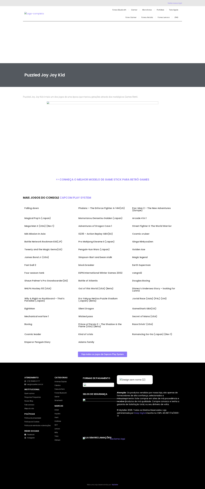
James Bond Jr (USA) (36, 257)
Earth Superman (141, 265)
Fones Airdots (147, 17)
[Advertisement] (102, 42)
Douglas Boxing (141, 280)
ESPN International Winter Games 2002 (100, 272)
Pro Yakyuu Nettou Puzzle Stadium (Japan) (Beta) (98, 299)
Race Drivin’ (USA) (142, 324)
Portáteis (160, 10)
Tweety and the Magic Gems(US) (43, 249)
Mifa (56, 432)
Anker (57, 410)
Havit (56, 417)
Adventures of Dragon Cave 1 (95, 226)
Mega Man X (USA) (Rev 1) (39, 226)
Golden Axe (138, 249)
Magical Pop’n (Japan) (37, 218)
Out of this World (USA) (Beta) (95, 288)
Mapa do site (29, 408)
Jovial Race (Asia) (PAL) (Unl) (149, 298)
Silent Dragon (86, 308)
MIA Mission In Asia (34, 233)
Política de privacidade (32, 418)
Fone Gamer (131, 17)
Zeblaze (57, 440)
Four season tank (34, 272)
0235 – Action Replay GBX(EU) (95, 233)
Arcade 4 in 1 (139, 218)
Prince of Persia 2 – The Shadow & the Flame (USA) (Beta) (100, 325)
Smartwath (59, 400)
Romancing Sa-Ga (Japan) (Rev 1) (152, 334)
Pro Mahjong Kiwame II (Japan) (96, 241)
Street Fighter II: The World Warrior (152, 226)
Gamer (134, 10)
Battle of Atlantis (88, 280)
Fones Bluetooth (119, 10)
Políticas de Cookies (31, 422)
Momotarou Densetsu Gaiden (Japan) (100, 218)
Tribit (56, 436)
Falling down (31, 208)
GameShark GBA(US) (144, 308)
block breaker (86, 265)
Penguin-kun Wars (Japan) (94, 249)
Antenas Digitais (61, 382)
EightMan (29, 308)
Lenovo (57, 429)
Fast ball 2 (30, 265)
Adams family (86, 342)
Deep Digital (140, 413)
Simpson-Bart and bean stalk (95, 257)
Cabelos (58, 385)
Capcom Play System (75, 197)
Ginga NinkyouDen (142, 241)
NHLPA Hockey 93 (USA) (37, 288)
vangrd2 (137, 272)
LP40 (176, 17)
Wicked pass (85, 316)
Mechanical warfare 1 (36, 316)
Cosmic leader (32, 334)
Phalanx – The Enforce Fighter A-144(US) (101, 208)
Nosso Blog (28, 401)
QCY (56, 425)
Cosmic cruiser (140, 233)
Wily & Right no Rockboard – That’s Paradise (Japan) (44, 299)
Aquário (57, 414)
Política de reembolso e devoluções (37, 426)
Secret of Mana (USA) (144, 316)
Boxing (28, 324)
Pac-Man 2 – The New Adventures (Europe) (151, 209)
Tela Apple (173, 10)
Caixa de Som (60, 389)
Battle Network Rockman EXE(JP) (43, 241)
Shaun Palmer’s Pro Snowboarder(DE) (46, 280)
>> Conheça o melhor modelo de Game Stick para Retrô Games (102, 179)
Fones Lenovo (164, 17)
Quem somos (29, 393)
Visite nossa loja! (175, 3)
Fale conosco (29, 405)
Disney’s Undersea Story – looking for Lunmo (153, 289)
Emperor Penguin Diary (37, 342)
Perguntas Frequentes (32, 397)
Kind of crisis (85, 334)
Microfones (147, 10)
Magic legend (140, 257)
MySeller (115, 485)
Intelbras (58, 421)
